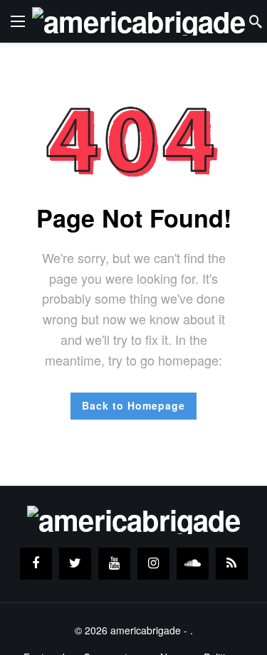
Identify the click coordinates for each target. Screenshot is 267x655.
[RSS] (232, 564)
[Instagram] (153, 564)
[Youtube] (114, 564)
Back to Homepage (133, 405)
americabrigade (145, 630)
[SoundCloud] (193, 564)
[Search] (255, 21)
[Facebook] (36, 564)
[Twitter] (75, 564)
